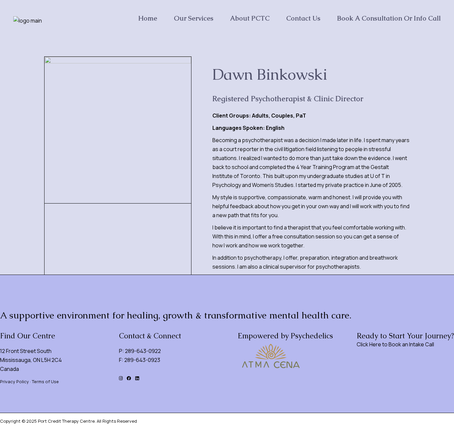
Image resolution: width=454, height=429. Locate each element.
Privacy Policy (14, 382)
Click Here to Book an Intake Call (395, 344)
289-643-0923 (142, 360)
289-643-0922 (143, 351)
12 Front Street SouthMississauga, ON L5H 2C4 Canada (31, 360)
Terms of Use (45, 382)
